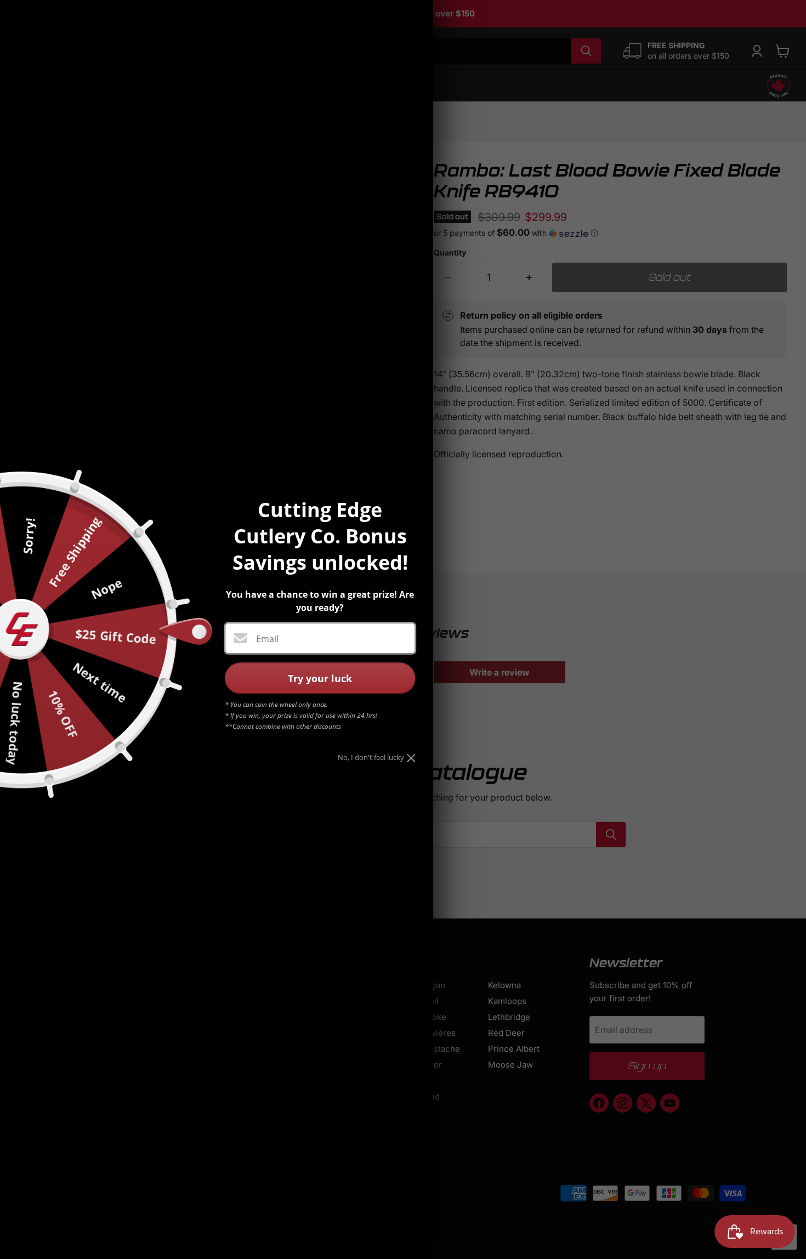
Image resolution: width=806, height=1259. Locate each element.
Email (267, 638)
